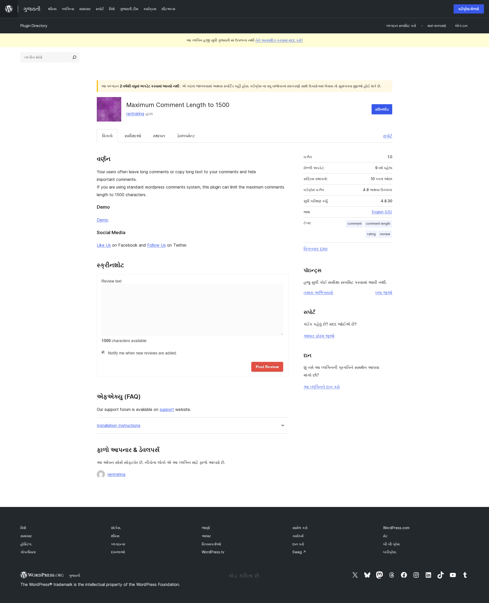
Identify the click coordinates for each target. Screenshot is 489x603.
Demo (102, 219)
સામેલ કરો (300, 528)
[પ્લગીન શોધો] (74, 57)
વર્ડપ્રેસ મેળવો (468, 9)
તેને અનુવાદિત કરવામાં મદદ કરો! (279, 40)
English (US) (382, 212)
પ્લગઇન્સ (118, 544)
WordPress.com (396, 528)
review (385, 234)
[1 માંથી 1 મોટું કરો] (281, 281)
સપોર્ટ (387, 135)
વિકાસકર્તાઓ (211, 544)
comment (354, 223)
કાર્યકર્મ (298, 536)
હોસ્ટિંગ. (26, 544)
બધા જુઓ (383, 292)
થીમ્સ (115, 536)
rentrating (135, 113)
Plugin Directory (33, 25)
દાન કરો (298, 544)
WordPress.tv (213, 552)
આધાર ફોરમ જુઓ (319, 335)
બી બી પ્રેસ (391, 544)
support (167, 409)
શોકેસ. (116, 528)
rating (371, 234)
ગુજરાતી (74, 575)
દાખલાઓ (118, 552)
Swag (299, 552)
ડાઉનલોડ (382, 109)
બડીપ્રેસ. (390, 552)
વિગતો (107, 135)
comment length (378, 223)
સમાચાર (26, 536)
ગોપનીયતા (28, 552)
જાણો (206, 528)
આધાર (206, 536)
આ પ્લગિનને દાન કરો (322, 386)
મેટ (385, 536)
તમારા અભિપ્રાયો (318, 292)
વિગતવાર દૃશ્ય (316, 248)
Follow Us (156, 245)
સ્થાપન (159, 135)
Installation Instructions (118, 425)
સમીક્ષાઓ (133, 135)
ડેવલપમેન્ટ (186, 135)
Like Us (104, 245)
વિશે (23, 528)
